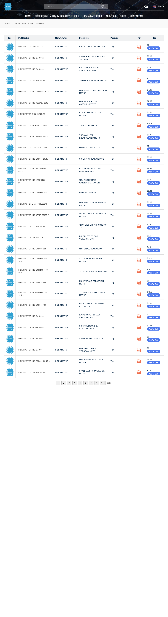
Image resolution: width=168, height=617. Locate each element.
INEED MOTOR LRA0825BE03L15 (32, 148)
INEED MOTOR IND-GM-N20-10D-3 (33, 193)
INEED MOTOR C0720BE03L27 (31, 80)
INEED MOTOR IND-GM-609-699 (32, 249)
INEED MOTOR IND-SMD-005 (31, 350)
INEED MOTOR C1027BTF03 (30, 47)
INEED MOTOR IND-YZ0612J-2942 (33, 103)
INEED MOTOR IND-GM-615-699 (32, 282)
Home (28, 16)
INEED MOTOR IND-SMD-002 (31, 58)
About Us (111, 16)
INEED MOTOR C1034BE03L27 (31, 114)
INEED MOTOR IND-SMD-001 (31, 338)
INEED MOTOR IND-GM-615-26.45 (33, 159)
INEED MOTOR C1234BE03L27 (31, 226)
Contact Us (136, 16)
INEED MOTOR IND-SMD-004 (31, 316)
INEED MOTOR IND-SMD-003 (31, 69)
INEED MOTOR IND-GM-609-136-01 (33, 92)
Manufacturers (93, 16)
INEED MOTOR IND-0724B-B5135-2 (33, 215)
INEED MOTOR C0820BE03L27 (31, 372)
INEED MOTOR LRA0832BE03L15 (32, 204)
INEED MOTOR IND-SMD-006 (31, 327)
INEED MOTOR (36, 23)
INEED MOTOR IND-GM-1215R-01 (33, 125)
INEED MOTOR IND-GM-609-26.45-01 (34, 361)
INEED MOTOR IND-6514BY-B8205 (33, 136)
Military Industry (60, 16)
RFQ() (77, 16)
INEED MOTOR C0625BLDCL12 (31, 237)
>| (102, 383)
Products (40, 16)
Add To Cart (153, 48)
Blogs (123, 16)
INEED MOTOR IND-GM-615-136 (32, 305)
